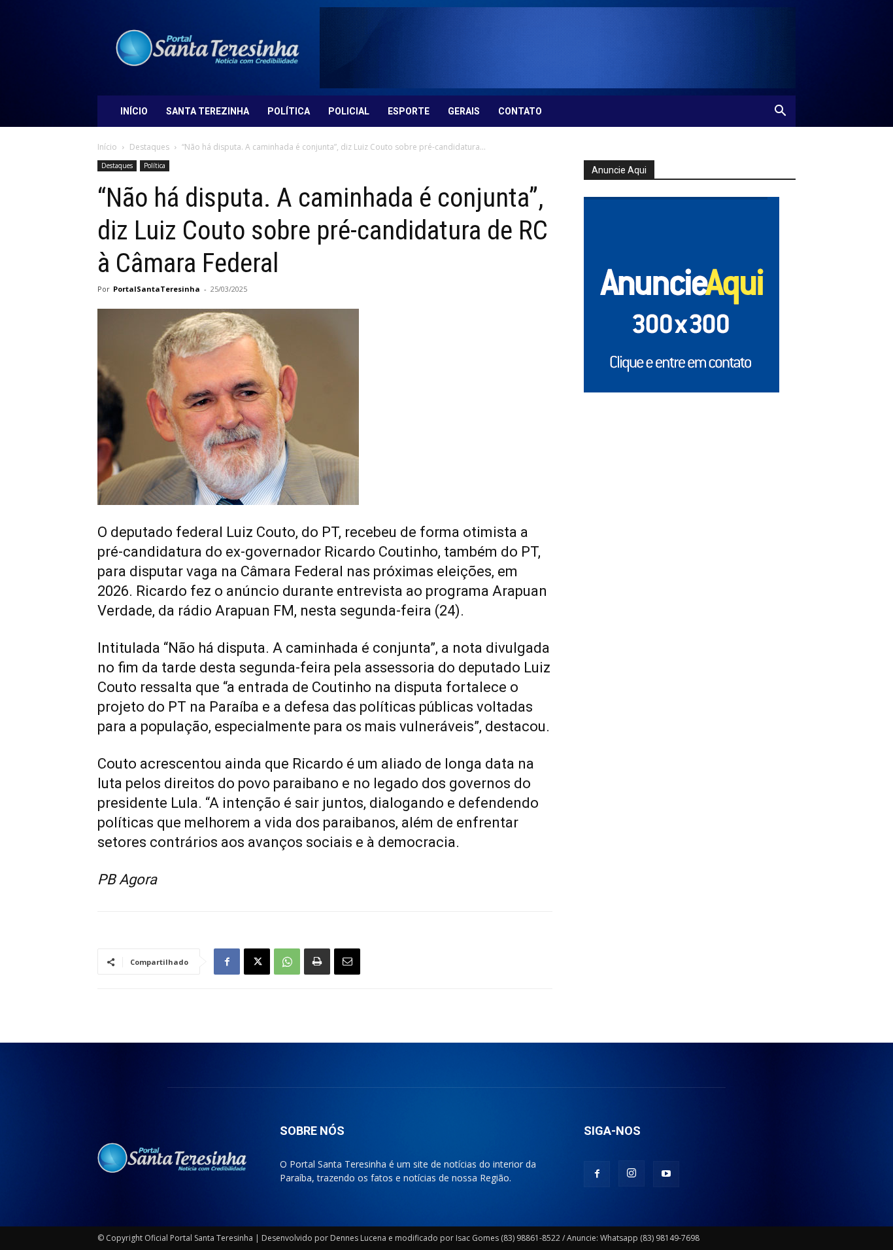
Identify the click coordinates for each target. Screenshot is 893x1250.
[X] (257, 961)
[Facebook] (227, 961)
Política (288, 111)
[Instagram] (631, 1173)
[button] (780, 112)
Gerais (464, 111)
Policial (348, 111)
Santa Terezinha (207, 111)
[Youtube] (666, 1174)
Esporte (409, 111)
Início (134, 111)
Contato (520, 111)
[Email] (347, 961)
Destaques (149, 146)
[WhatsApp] (287, 961)
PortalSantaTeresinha (156, 289)
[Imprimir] (317, 961)
